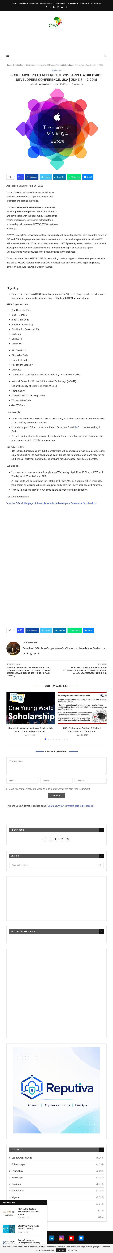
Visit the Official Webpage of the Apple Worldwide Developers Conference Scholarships (51, 503)
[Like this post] (21, 177)
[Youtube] (62, 7)
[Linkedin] (54, 7)
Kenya (57, 1204)
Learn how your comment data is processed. (71, 806)
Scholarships (46, 3)
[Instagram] (58, 7)
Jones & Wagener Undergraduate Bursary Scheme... (29, 1243)
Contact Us (96, 3)
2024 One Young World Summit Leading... (28, 1227)
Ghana (57, 1210)
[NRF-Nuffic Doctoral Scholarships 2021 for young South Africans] (9, 1212)
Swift (76, 427)
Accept (61, 1250)
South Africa (57, 1190)
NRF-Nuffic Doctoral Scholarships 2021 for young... (28, 1211)
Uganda (57, 1217)
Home (14, 3)
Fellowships (60, 3)
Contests (84, 3)
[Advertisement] (56, 39)
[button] (10, 715)
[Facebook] (46, 7)
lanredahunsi (45, 84)
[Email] (66, 7)
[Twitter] (50, 7)
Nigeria (57, 1197)
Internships (73, 3)
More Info (72, 1250)
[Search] (105, 56)
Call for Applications (28, 3)
